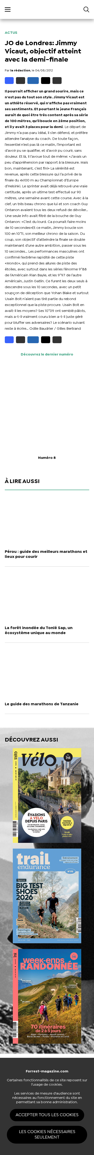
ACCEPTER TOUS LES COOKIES (47, 1115)
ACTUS (11, 32)
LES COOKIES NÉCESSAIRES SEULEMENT (47, 1134)
